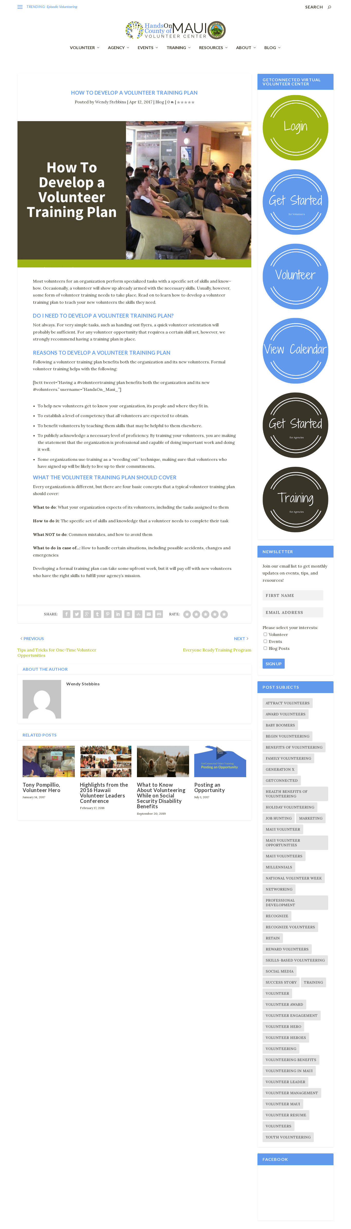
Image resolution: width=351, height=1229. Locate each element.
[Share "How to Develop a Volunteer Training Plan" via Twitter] (77, 614)
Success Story (281, 982)
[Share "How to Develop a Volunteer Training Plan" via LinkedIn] (118, 614)
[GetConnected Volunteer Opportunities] (295, 308)
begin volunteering (287, 736)
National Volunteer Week (294, 878)
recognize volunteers (290, 927)
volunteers (278, 1126)
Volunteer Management (292, 1093)
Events (145, 48)
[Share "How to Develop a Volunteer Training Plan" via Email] (149, 614)
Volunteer (82, 48)
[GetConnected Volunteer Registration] (295, 233)
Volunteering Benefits (291, 1059)
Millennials (279, 867)
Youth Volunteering (288, 1137)
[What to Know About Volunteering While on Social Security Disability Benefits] (163, 761)
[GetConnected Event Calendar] (295, 382)
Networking (279, 889)
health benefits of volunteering (287, 794)
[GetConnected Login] (295, 159)
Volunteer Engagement (292, 1015)
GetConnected (282, 780)
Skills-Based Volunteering (295, 960)
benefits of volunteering (294, 747)
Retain (273, 938)
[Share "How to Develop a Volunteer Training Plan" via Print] (159, 614)
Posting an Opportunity (209, 787)
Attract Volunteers (288, 703)
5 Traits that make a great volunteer (73, 6)
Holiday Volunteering (290, 807)
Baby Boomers (280, 725)
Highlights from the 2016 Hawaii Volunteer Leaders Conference (104, 793)
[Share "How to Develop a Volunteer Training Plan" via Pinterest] (108, 614)
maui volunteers (284, 856)
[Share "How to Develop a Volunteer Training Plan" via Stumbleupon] (138, 614)
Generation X (280, 769)
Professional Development (280, 902)
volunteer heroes (286, 1037)
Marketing (310, 818)
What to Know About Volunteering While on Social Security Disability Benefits (161, 796)
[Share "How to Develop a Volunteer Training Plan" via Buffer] (128, 614)
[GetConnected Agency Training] (295, 531)
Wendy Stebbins (110, 101)
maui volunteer (283, 829)
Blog (270, 48)
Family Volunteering (288, 758)
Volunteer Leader (285, 1082)
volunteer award (284, 1004)
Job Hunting (279, 818)
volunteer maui (283, 1104)
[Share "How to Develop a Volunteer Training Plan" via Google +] (87, 614)
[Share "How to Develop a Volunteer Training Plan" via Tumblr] (97, 614)
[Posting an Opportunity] (220, 761)
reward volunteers (287, 949)
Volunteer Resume (286, 1115)
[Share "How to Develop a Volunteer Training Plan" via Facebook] (66, 614)
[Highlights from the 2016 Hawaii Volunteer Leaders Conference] (106, 761)
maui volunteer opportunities (283, 842)
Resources (211, 48)
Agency (116, 48)
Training (176, 48)
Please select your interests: (290, 627)
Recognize (277, 916)
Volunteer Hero (283, 1026)
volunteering (281, 1048)
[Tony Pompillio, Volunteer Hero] (49, 761)
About (243, 48)
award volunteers (286, 714)
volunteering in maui (289, 1071)
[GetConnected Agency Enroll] (295, 456)
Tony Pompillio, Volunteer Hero (41, 787)
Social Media (279, 971)
